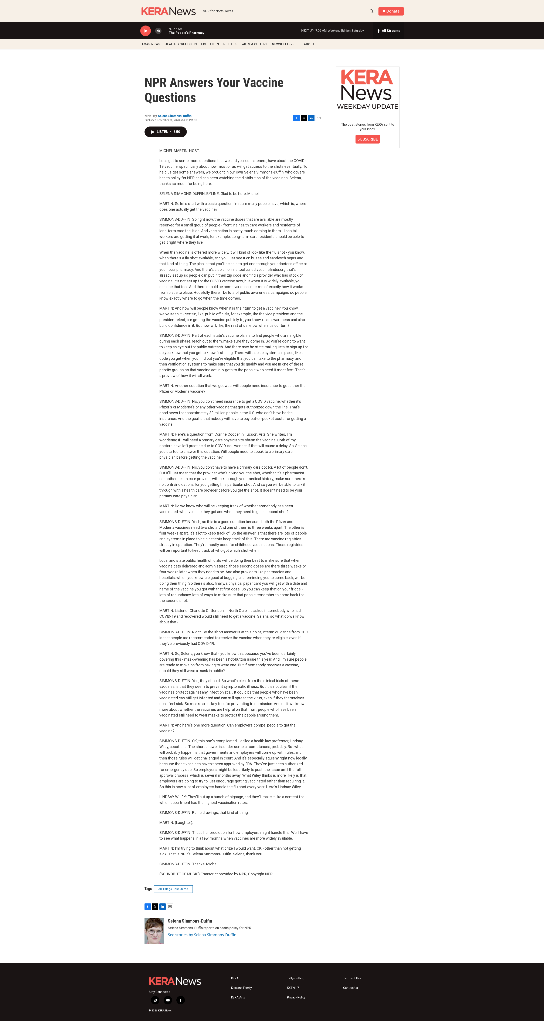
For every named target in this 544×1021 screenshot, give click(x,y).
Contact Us (350, 988)
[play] (145, 30)
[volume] (158, 31)
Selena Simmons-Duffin (174, 116)
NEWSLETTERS (283, 44)
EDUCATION (210, 44)
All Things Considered (173, 889)
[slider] (165, 30)
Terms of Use (352, 978)
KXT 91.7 (293, 988)
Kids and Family (241, 988)
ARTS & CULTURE (255, 44)
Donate (393, 11)
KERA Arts (238, 997)
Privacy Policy (296, 997)
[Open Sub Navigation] (298, 44)
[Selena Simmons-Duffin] (154, 931)
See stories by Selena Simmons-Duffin (202, 934)
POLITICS (230, 44)
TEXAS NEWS (150, 44)
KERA (235, 978)
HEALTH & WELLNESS (181, 44)
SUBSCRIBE (368, 139)
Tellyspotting (295, 978)
